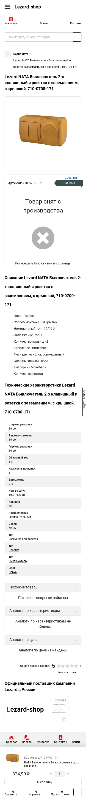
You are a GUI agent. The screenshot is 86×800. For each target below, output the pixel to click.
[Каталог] (7, 7)
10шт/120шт (17, 494)
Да (10, 506)
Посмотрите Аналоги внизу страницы (43, 263)
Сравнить (11, 794)
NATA (12, 528)
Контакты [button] (11, 23)
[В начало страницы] (77, 792)
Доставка (43, 742)
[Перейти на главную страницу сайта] (34, 7)
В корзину (44, 782)
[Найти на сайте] (77, 37)
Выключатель (18, 561)
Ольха (13, 572)
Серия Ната (20, 54)
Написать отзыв (66, 672)
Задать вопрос (84, 400)
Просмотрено (60, 794)
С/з (11, 483)
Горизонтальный (20, 517)
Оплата (27, 742)
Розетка (14, 550)
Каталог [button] (11, 742)
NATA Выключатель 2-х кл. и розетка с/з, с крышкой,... (51, 764)
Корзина (75, 23)
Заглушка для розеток (23, 539)
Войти (44, 23)
